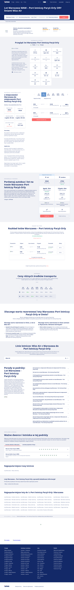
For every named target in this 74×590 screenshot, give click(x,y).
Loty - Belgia (40, 568)
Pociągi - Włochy (8, 570)
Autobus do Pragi (25, 563)
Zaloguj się (68, 2)
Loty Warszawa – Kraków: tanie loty (12, 497)
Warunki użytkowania (28, 586)
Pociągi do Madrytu (8, 554)
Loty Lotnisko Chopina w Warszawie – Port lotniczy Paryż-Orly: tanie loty (52, 510)
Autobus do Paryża (25, 559)
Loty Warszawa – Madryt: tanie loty (61, 497)
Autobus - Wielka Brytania (27, 572)
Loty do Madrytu (41, 554)
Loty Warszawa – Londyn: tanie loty (28, 499)
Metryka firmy (18, 586)
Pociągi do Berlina (8, 559)
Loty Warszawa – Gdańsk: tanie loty (28, 497)
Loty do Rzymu (40, 555)
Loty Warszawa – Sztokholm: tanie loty (29, 510)
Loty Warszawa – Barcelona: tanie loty (61, 499)
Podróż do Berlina (58, 567)
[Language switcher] (45, 2)
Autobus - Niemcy (25, 565)
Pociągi (13, 2)
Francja (13, 516)
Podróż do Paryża (58, 565)
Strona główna (7, 516)
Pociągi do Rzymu (8, 555)
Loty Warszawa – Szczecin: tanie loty (45, 507)
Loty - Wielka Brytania (42, 574)
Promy (25, 2)
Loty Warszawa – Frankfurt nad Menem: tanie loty (15, 510)
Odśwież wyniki (36, 238)
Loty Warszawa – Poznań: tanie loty (28, 502)
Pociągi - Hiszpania (8, 563)
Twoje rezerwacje (53, 2)
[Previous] (19, 288)
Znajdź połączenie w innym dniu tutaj (37, 258)
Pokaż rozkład (9, 126)
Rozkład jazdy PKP (8, 552)
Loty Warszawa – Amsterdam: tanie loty (12, 504)
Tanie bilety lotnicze (41, 552)
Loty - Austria (40, 576)
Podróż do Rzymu (58, 563)
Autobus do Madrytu (25, 555)
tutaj (47, 265)
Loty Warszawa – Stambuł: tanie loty (45, 504)
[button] (34, 17)
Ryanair (39, 578)
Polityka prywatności (39, 586)
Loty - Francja (40, 567)
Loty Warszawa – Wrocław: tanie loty (12, 499)
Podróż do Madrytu (58, 561)
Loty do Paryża (40, 557)
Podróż (55, 548)
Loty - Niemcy (40, 565)
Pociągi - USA (7, 568)
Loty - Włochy (40, 572)
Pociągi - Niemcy (8, 565)
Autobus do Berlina (25, 561)
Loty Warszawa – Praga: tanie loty (60, 507)
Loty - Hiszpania (40, 563)
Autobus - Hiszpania (25, 550)
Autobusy (17, 2)
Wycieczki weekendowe (59, 550)
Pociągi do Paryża (8, 557)
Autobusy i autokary (25, 548)
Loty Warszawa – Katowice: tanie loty (12, 502)
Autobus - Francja (25, 567)
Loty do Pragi (40, 561)
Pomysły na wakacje (58, 555)
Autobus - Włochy (25, 570)
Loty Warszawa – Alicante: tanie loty (61, 504)
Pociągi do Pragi (8, 561)
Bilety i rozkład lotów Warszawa (11, 484)
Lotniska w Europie (41, 550)
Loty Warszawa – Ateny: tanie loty (11, 470)
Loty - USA (39, 570)
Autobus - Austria (25, 574)
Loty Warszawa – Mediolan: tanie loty (61, 502)
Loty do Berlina (40, 559)
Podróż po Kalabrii (58, 559)
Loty (21, 2)
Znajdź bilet (9, 111)
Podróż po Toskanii (58, 552)
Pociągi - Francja (8, 567)
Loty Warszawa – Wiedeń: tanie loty (11, 507)
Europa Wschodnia (58, 557)
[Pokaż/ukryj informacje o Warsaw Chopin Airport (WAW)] (67, 449)
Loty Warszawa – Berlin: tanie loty (44, 499)
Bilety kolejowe (7, 550)
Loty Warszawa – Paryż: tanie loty (44, 497)
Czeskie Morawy (57, 554)
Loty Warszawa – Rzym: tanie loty (44, 502)
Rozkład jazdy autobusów (26, 554)
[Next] (67, 94)
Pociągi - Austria (8, 574)
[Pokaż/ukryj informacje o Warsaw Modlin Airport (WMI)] (67, 455)
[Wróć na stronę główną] (8, 2)
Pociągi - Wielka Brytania (10, 572)
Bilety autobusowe (25, 552)
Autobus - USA (24, 568)
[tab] (37, 98)
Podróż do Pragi (57, 568)
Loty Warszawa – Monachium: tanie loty (29, 507)
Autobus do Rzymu (25, 557)
